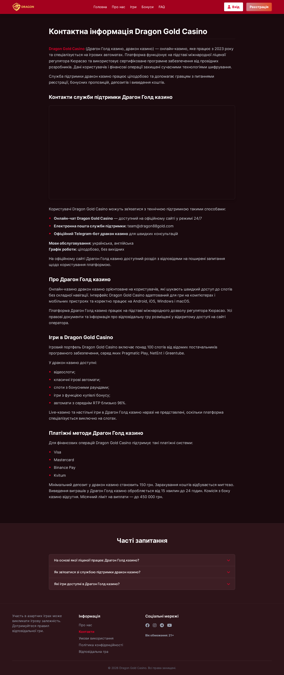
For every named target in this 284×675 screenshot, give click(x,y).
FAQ (162, 7)
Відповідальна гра (93, 651)
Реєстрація (259, 7)
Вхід (236, 7)
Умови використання (96, 638)
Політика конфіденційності (101, 645)
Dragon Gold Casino (67, 49)
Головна (100, 7)
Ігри (133, 7)
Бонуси (148, 7)
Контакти (86, 632)
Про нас (118, 7)
